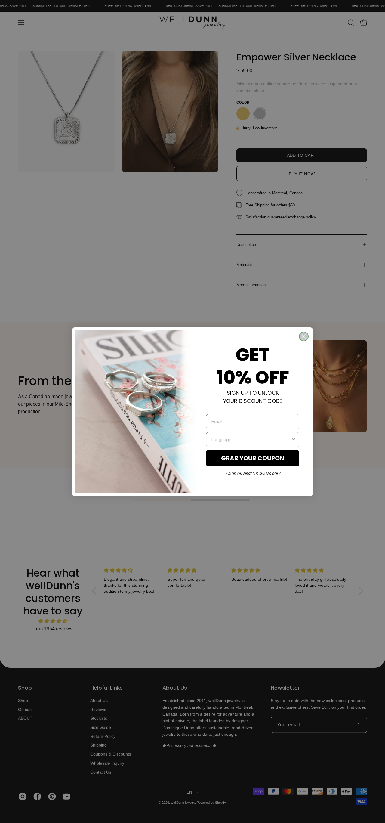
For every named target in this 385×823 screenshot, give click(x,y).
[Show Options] (294, 439)
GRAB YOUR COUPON (252, 458)
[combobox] (251, 439)
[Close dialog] (303, 336)
